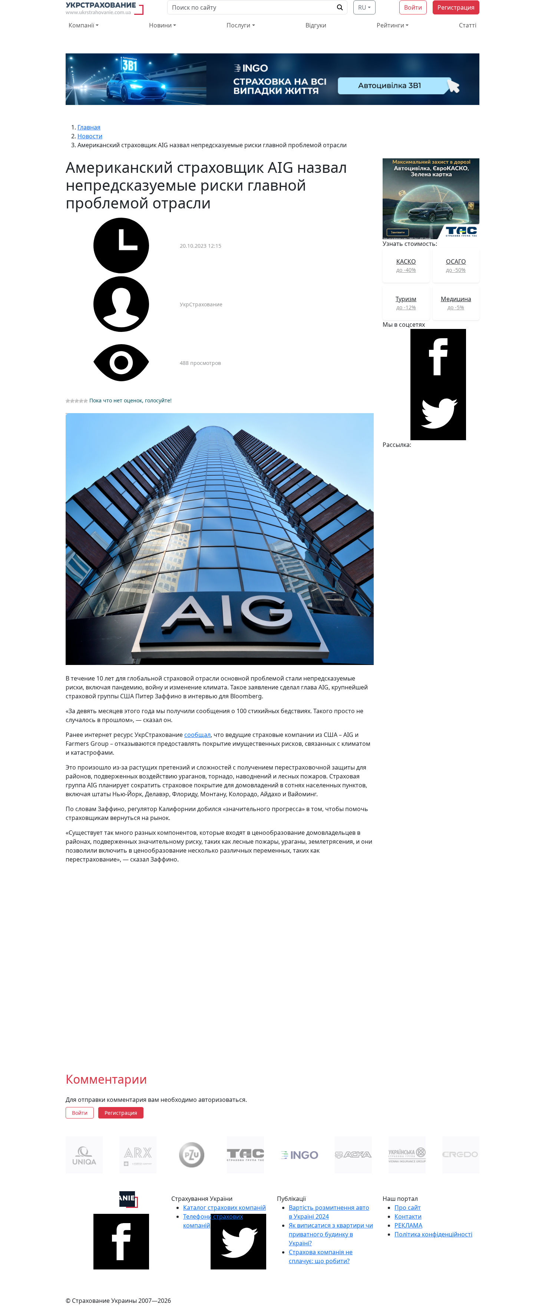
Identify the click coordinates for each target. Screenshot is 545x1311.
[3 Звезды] (77, 401)
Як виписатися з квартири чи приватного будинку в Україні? (331, 1234)
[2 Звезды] (72, 401)
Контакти (408, 1216)
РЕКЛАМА (408, 1225)
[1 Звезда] (68, 401)
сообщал (197, 735)
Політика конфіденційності (433, 1234)
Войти (413, 7)
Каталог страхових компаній (224, 1207)
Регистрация (456, 7)
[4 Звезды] (81, 401)
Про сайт (407, 1207)
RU (362, 7)
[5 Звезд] (85, 401)
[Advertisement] (220, 962)
